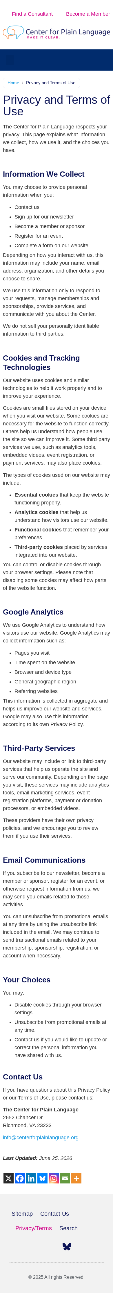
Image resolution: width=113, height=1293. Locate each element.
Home (13, 82)
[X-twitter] (28, 1246)
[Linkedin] (31, 1178)
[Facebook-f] (16, 1246)
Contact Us (54, 1213)
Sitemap (22, 1213)
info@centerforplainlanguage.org (41, 1137)
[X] (8, 1178)
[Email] (65, 1178)
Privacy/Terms (33, 1228)
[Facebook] (20, 1178)
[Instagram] (54, 1178)
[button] (10, 60)
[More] (76, 1178)
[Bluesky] (42, 1178)
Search (68, 1228)
